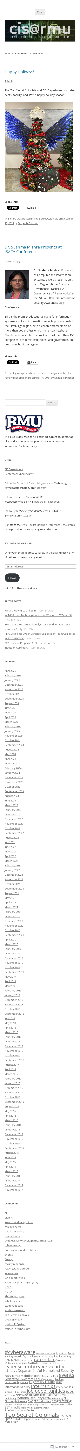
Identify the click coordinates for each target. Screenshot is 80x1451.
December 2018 (14, 1000)
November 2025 (14, 689)
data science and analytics (20, 1250)
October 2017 (12, 1055)
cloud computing (14, 1231)
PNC (30, 1401)
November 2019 (14, 962)
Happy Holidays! (19, 71)
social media (27, 1407)
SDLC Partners (52, 1404)
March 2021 (11, 907)
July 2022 (10, 842)
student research (15, 1310)
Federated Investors (19, 1379)
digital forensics (14, 1376)
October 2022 (12, 828)
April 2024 (10, 759)
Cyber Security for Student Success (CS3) (28, 1240)
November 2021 (14, 879)
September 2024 (14, 745)
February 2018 (13, 1037)
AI (6, 1213)
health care (11, 1382)
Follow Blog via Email (18, 543)
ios (71, 1387)
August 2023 (12, 796)
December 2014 (14, 1185)
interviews (62, 1387)
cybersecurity (13, 1245)
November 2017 (14, 1050)
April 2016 (10, 1115)
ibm (59, 1382)
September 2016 (14, 1101)
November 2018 (14, 1004)
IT (13, 1392)
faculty (67, 373)
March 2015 (11, 1171)
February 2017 (13, 1078)
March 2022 (11, 860)
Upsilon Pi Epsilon (15, 1324)
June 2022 (10, 847)
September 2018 (14, 1013)
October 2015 (12, 1143)
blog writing (65, 1356)
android (63, 1353)
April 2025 (10, 717)
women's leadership (45, 1419)
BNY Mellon (12, 1360)
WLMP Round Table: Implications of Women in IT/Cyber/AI (38, 615)
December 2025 (14, 684)
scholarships (12, 1301)
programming (62, 1401)
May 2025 (10, 712)
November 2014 (14, 1189)
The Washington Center (20, 1410)
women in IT (62, 1419)
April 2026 (10, 670)
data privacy (11, 1371)
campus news (13, 1227)
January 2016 (12, 1129)
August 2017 (12, 1064)
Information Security (17, 1387)
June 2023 (10, 800)
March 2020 (11, 944)
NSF (66, 1398)
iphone (8, 1392)
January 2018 (12, 1041)
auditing (9, 1356)
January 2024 (12, 772)
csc (40, 1363)
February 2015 (13, 1176)
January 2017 (12, 1083)
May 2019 (10, 976)
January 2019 (12, 995)
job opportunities (15, 1278)
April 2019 (10, 981)
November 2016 (14, 1092)
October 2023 (12, 786)
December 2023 (14, 777)
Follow (12, 578)
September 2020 (14, 935)
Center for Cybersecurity (19, 474)
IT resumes (20, 1392)
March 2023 (11, 805)
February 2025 (13, 726)
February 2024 (13, 768)
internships (11, 1273)
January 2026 (12, 680)
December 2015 (14, 1134)
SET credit (12, 1407)
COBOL (33, 1362)
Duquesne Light (50, 1376)
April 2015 (10, 1166)
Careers (60, 1360)
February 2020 (13, 949)
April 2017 (10, 1069)
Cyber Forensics (50, 1363)
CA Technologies (13, 1363)
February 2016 (13, 1125)
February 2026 (13, 675)
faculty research (14, 377)
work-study (11, 1421)
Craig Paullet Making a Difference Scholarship (48, 525)
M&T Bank (10, 1395)
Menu (40, 12)
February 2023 (13, 810)
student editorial (14, 1305)
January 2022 (12, 870)
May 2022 (10, 851)
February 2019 (13, 990)
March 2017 (11, 1074)
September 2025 (14, 698)
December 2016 (14, 1088)
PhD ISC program (14, 1296)
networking (57, 1398)
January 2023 (12, 814)
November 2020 (14, 925)
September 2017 (14, 1060)
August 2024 (12, 749)
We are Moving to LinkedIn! (20, 610)
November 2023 (14, 782)
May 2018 (10, 1023)
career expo (26, 1360)
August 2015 (12, 1152)
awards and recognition (48, 373)
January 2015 (12, 1180)
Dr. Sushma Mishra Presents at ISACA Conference (33, 249)
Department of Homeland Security (46, 1370)
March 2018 (11, 1032)
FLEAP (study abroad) (17, 1268)
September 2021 (14, 888)
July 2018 (10, 1018)
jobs (70, 1391)
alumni (9, 1217)
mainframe (22, 1395)
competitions (12, 1236)
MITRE (65, 1395)
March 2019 (11, 986)
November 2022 (14, 823)
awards (18, 1356)
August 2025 (12, 703)
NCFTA (8, 1291)
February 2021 (13, 911)
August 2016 (12, 1106)
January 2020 (12, 953)
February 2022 (13, 865)
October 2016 (12, 1097)
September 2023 (14, 791)
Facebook (54, 501)
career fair (44, 1359)
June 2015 (10, 1157)
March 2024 (11, 763)
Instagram (40, 487)
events (9, 1254)
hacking (59, 1379)
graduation (48, 1379)
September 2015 (14, 1148)
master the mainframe (45, 1394)
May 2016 (10, 1111)
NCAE (8, 1287)
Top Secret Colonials (46, 218)
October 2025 (12, 694)
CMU (24, 1362)
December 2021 (14, 874)
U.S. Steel (65, 1416)
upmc (8, 1419)
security (66, 1404)
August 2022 (12, 837)
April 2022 (10, 856)
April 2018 (10, 1027)
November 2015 (14, 1139)
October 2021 (12, 884)
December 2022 (14, 819)
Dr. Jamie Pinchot (28, 223)
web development (23, 1419)
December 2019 (14, 958)
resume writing (30, 1404)
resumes (17, 1404)
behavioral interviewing (41, 1356)
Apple (71, 1353)
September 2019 (14, 972)
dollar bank (32, 1375)
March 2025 (11, 721)
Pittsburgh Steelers (16, 1401)
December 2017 (14, 1046)
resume (9, 1404)
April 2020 (10, 939)
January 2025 (12, 731)
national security (30, 1398)
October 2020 (12, 930)
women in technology (17, 1329)
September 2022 (14, 833)
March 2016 (11, 1120)
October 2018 (12, 1009)
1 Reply (9, 81)
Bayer (26, 1356)
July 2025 (10, 708)
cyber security (20, 1366)
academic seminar (45, 1353)
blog (56, 1356)
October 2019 (12, 967)
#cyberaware (20, 1352)
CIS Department (14, 469)
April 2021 (10, 902)
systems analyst (41, 1407)
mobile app (11, 1398)
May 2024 (10, 754)
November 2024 (14, 735)
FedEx (38, 1379)
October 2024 (12, 740)
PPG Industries (42, 1401)
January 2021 (12, 916)
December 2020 (14, 921)
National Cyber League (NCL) (21, 1282)
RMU (41, 1404)
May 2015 (10, 1162)
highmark (22, 1382)
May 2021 (10, 898)
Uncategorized (13, 1319)
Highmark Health (42, 1382)
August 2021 (12, 893)
